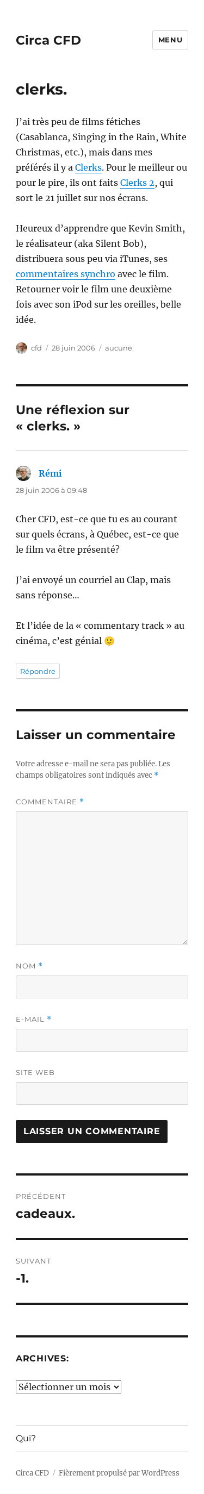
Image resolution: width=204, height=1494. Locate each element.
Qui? (26, 1438)
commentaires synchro (65, 273)
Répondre (37, 671)
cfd (36, 347)
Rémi (50, 473)
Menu (170, 39)
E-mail (34, 1019)
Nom (29, 966)
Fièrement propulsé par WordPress (119, 1473)
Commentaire (50, 802)
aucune (118, 347)
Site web (35, 1072)
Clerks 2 (137, 182)
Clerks (88, 167)
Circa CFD (48, 40)
